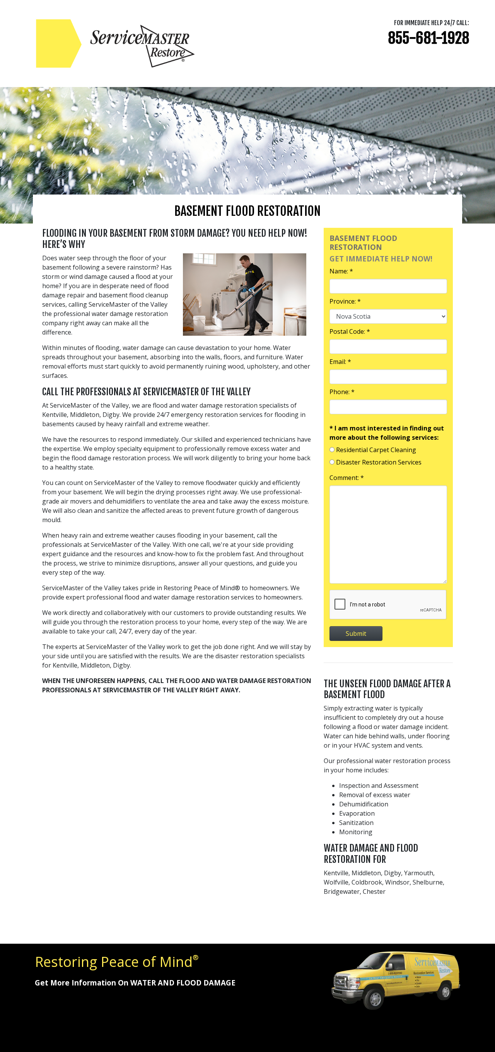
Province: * (345, 301)
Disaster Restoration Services (379, 462)
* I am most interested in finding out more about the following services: (386, 433)
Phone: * (342, 392)
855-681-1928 (428, 38)
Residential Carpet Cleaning (376, 450)
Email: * (340, 361)
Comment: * (346, 477)
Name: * (341, 271)
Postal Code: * (349, 331)
